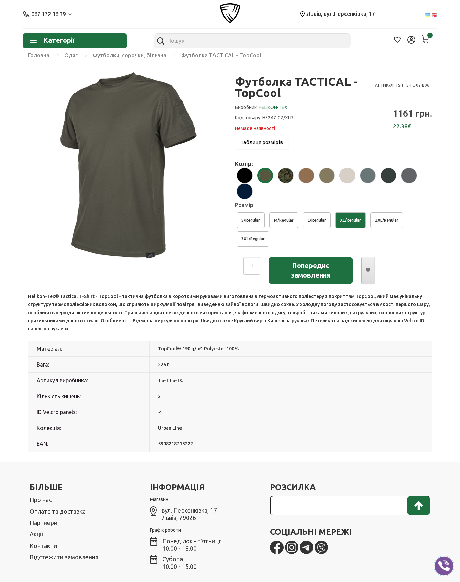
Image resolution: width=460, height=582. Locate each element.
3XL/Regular (253, 239)
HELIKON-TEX (273, 107)
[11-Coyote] (306, 174)
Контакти (43, 545)
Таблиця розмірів (261, 142)
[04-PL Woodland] (285, 174)
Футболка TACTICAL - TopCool (221, 55)
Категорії (58, 40)
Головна (39, 55)
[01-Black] (244, 174)
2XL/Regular (386, 220)
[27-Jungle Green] (388, 174)
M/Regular (284, 220)
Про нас (41, 499)
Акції (36, 534)
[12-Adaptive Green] (326, 174)
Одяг (71, 55)
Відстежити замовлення (64, 557)
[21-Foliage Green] (367, 174)
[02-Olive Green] (265, 174)
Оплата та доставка (58, 511)
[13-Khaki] (347, 174)
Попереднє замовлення (310, 270)
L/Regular (317, 220)
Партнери (43, 522)
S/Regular (250, 220)
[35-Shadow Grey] (409, 174)
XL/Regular (350, 220)
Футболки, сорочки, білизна (129, 55)
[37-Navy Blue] (244, 190)
